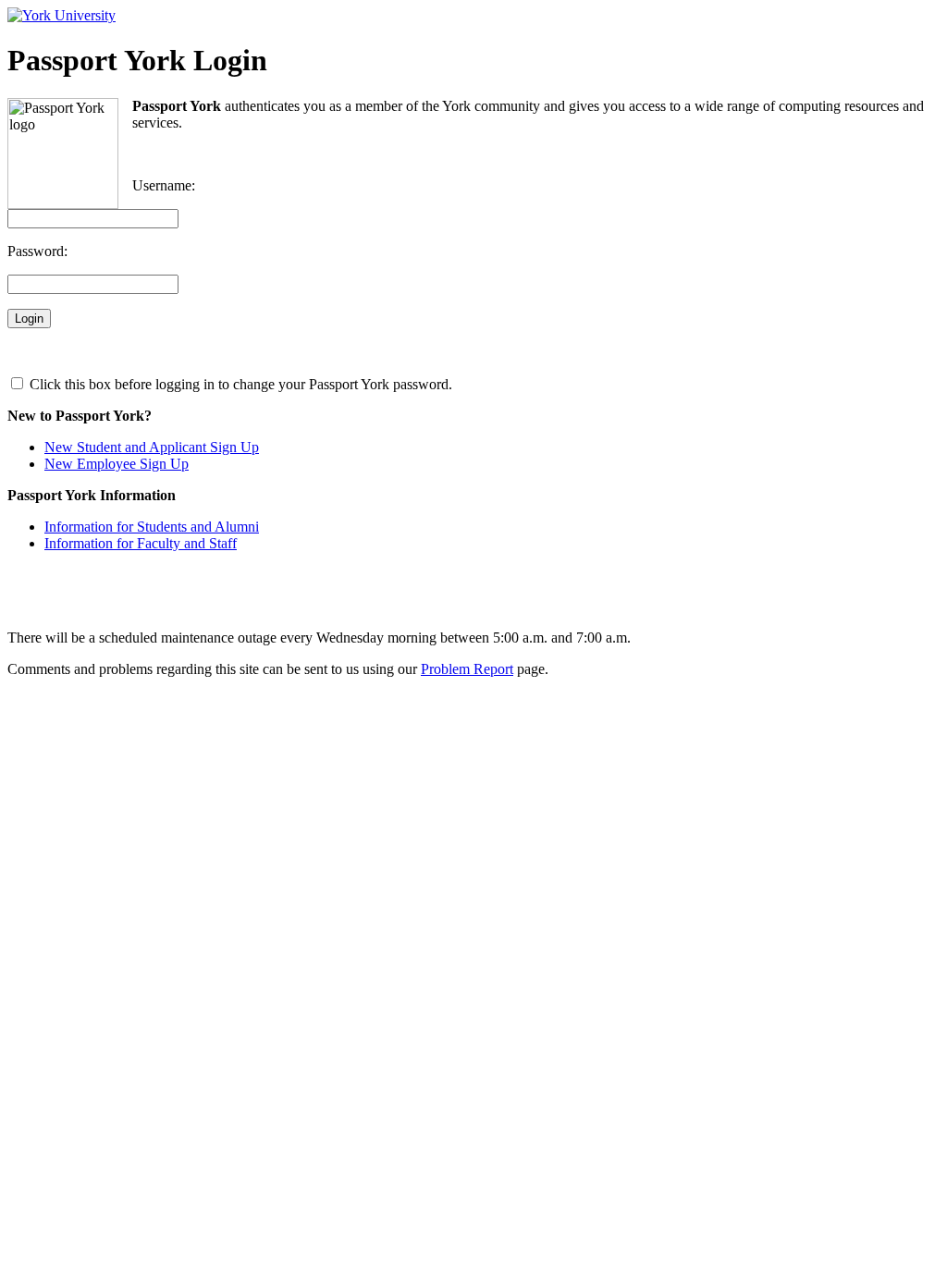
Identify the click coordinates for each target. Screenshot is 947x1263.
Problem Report (467, 669)
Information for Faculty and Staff (140, 543)
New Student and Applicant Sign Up (151, 447)
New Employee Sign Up (116, 464)
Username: (163, 185)
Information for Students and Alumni (151, 526)
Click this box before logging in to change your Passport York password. (239, 384)
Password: (37, 251)
